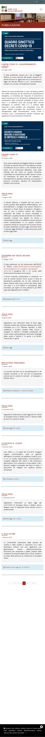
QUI (25, 733)
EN (41, 2)
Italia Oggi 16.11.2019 (13, 519)
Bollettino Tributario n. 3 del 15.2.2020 (19, 391)
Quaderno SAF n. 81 (12, 299)
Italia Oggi (8, 240)
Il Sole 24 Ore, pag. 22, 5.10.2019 (17, 567)
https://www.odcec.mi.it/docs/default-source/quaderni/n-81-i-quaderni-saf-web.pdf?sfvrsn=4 (22, 268)
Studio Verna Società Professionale (12, 9)
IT (36, 2)
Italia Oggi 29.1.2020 (12, 428)
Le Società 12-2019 (12, 479)
